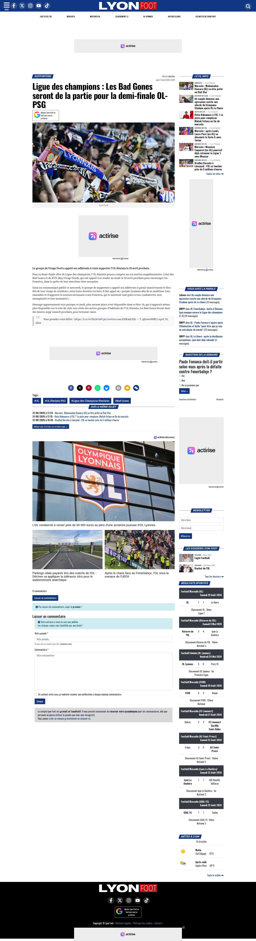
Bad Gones (123, 400)
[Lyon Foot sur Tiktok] (146, 902)
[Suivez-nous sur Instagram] (128, 902)
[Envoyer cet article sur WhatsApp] (98, 388)
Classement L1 (121, 16)
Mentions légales (123, 923)
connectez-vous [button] (66, 644)
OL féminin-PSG (55, 400)
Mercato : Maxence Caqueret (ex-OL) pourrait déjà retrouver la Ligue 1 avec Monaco (208, 151)
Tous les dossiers (213, 576)
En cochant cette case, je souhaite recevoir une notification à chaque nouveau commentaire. (80, 694)
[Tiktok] (46, 5)
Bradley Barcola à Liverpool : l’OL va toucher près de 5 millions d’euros (87, 420)
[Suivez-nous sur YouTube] (137, 902)
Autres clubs (174, 16)
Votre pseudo (41, 633)
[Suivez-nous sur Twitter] (119, 902)
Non (183, 380)
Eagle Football (202, 558)
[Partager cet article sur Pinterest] (89, 388)
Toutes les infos (213, 174)
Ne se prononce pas (190, 385)
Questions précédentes (187, 399)
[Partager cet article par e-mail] (127, 388)
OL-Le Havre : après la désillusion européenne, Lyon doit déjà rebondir (201, 338)
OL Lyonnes (148, 16)
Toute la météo (214, 875)
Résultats (220, 399)
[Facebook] (13, 5)
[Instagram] (29, 5)
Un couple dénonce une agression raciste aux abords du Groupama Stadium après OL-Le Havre (209, 103)
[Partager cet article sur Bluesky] (106, 388)
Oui (183, 376)
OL (37, 400)
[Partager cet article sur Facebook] (71, 388)
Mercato (71, 16)
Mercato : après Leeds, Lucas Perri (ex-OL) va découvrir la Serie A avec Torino (208, 135)
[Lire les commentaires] (136, 388)
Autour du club (201, 96)
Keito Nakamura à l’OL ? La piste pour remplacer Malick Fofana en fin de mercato (91, 416)
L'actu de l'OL (46, 16)
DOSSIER (198, 555)
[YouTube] (38, 5)
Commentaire (41, 649)
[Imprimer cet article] (118, 388)
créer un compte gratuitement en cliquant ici (69, 718)
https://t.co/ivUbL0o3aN (88, 319)
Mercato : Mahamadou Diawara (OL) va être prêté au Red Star (83, 413)
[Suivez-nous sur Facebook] (110, 902)
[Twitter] (21, 5)
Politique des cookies (142, 923)
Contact (158, 923)
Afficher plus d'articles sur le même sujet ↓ (51, 426)
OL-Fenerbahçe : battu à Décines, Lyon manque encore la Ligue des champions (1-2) (201, 312)
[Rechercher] (247, 6)
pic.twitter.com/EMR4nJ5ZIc (119, 319)
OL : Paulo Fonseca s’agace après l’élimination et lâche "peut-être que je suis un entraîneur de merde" (201, 326)
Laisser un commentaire (45, 598)
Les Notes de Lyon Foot (205, 16)
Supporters (43, 76)
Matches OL (95, 16)
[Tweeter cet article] (80, 388)
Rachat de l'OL (202, 568)
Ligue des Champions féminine (91, 400)
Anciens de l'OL (201, 128)
